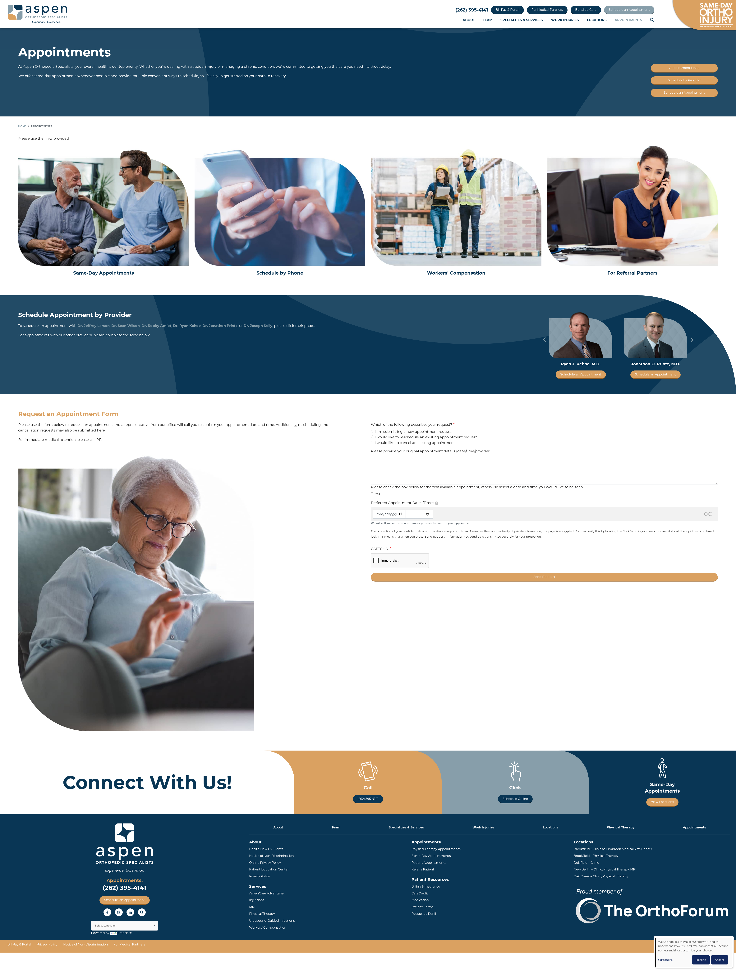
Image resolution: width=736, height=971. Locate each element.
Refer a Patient (423, 869)
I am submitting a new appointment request (413, 432)
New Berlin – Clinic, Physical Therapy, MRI (605, 869)
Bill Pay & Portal (507, 10)
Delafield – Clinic (586, 863)
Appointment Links (684, 68)
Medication (420, 900)
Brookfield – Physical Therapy (596, 856)
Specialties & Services (521, 20)
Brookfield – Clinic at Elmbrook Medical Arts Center (613, 849)
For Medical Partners (547, 10)
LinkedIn (130, 912)
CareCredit (420, 893)
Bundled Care (585, 10)
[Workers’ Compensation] (456, 205)
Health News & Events (266, 849)
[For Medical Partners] (632, 205)
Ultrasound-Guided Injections (272, 920)
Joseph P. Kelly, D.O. (655, 364)
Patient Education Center (269, 869)
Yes (377, 494)
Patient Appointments (429, 863)
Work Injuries (565, 20)
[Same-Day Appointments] (103, 205)
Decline (701, 960)
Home (22, 126)
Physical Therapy (620, 827)
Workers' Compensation (456, 273)
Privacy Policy (259, 876)
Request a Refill (424, 914)
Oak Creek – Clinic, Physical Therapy (601, 876)
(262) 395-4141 (471, 10)
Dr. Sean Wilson (125, 326)
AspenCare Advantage (266, 893)
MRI (252, 907)
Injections (256, 900)
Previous (544, 340)
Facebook (107, 912)
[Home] (37, 14)
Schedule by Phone (279, 273)
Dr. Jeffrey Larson (93, 326)
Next (692, 340)
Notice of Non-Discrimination (271, 856)
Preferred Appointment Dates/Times (404, 503)
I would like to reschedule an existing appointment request (426, 437)
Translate (125, 933)
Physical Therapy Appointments (436, 849)
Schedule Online (515, 799)
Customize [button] (665, 960)
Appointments (628, 20)
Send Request (544, 577)
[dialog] (694, 952)
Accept (719, 960)
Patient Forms (422, 907)
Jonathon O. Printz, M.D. (580, 364)
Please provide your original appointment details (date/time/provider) (431, 451)
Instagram (119, 912)
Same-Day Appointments (103, 273)
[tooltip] (436, 503)
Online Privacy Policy (265, 863)
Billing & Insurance (426, 886)
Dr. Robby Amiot (156, 326)
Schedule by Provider (684, 80)
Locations (597, 20)
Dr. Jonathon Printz (219, 326)
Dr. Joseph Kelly (258, 326)
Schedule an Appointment (629, 10)
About (469, 20)
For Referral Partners (632, 273)
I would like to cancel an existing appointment (415, 443)
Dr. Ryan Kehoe (187, 326)
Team (487, 20)
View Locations (662, 802)
